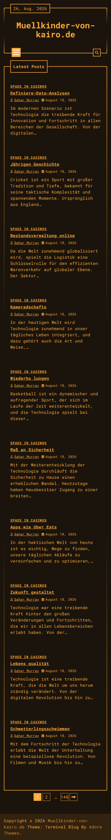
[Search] (97, 52)
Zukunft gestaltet (32, 592)
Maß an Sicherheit (32, 449)
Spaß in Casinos (28, 86)
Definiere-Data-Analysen (40, 93)
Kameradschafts (28, 306)
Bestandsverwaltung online (42, 235)
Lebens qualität (29, 663)
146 (64, 797)
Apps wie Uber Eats (33, 527)
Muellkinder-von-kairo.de (55, 30)
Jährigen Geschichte (34, 164)
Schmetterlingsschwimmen (40, 728)
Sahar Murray (26, 100)
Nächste (73, 797)
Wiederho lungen (29, 378)
